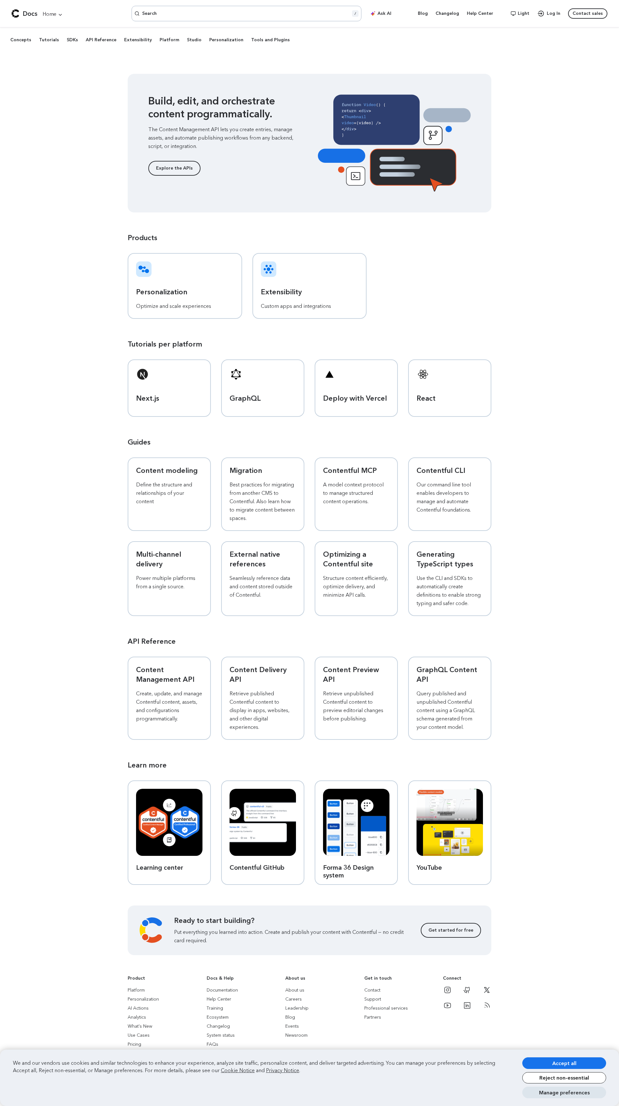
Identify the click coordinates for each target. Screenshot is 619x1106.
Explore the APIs (174, 168)
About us (294, 990)
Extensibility (138, 40)
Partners (372, 1017)
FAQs (212, 1044)
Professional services (386, 1008)
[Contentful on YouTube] (447, 1005)
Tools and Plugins (270, 40)
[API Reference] (52, 14)
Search (249, 13)
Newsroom (296, 1035)
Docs (30, 13)
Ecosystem (218, 1017)
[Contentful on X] (486, 990)
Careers (293, 999)
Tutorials (49, 40)
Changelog (218, 1026)
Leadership (297, 1008)
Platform (169, 40)
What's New (140, 1026)
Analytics (137, 1017)
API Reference (101, 40)
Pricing (134, 1044)
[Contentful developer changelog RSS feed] (486, 1005)
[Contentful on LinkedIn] (467, 1005)
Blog (290, 1017)
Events (292, 1026)
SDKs (72, 40)
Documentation (222, 990)
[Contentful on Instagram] (447, 990)
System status (221, 1035)
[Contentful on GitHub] (467, 990)
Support (372, 999)
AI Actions (138, 1008)
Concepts (20, 40)
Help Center (219, 999)
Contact (372, 990)
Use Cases (139, 1035)
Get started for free (450, 930)
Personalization (226, 40)
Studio (194, 40)
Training (215, 1008)
